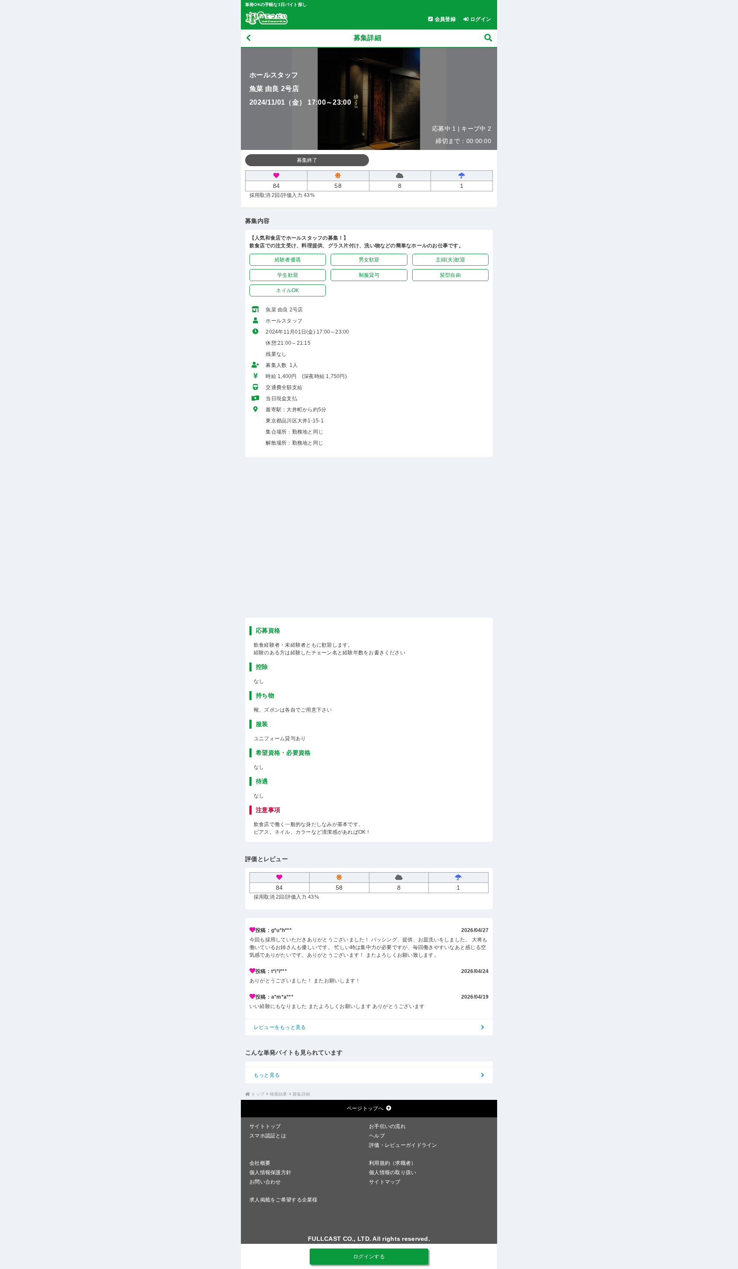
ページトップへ (365, 1108)
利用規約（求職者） (392, 1163)
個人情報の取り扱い (392, 1172)
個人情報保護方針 (270, 1172)
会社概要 (259, 1163)
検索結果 (278, 1094)
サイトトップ (265, 1126)
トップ (257, 1094)
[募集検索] (488, 38)
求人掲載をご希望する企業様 (283, 1200)
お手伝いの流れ (387, 1126)
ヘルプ (377, 1136)
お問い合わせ (265, 1182)
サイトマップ (385, 1182)
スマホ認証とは (267, 1136)
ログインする (369, 1257)
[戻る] (248, 38)
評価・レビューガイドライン (403, 1145)
